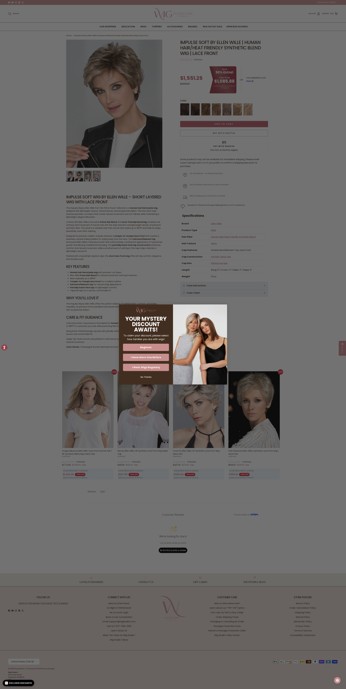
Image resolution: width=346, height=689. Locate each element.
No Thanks (146, 377)
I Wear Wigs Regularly (146, 367)
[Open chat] (337, 680)
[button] (18, 683)
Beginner (146, 347)
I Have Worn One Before (146, 357)
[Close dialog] (223, 308)
